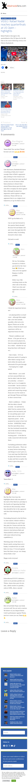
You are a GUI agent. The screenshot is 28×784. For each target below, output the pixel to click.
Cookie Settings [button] (6, 780)
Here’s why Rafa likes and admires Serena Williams (21, 124)
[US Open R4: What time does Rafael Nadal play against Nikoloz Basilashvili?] (18, 87)
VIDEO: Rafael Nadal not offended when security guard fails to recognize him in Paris (17, 696)
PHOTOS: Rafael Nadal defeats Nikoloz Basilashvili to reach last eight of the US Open (7, 126)
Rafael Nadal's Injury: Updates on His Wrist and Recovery (16, 675)
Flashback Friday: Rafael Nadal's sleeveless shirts (16, 722)
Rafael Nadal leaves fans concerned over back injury (17, 680)
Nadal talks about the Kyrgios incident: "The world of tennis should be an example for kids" (17, 685)
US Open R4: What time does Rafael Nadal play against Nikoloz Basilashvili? (18, 93)
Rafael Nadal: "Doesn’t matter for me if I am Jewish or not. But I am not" (17, 707)
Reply (15, 157)
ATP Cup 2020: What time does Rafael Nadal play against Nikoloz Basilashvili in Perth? (6, 110)
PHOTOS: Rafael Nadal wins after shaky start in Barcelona (17, 718)
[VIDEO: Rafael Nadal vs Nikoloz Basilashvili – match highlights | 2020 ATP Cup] (6, 87)
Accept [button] (13, 780)
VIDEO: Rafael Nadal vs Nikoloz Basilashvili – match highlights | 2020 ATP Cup (6, 93)
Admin (13, 18)
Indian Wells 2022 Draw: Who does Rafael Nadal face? (17, 690)
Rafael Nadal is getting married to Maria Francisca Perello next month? (17, 702)
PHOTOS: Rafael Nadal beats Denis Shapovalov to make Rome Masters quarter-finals (17, 712)
